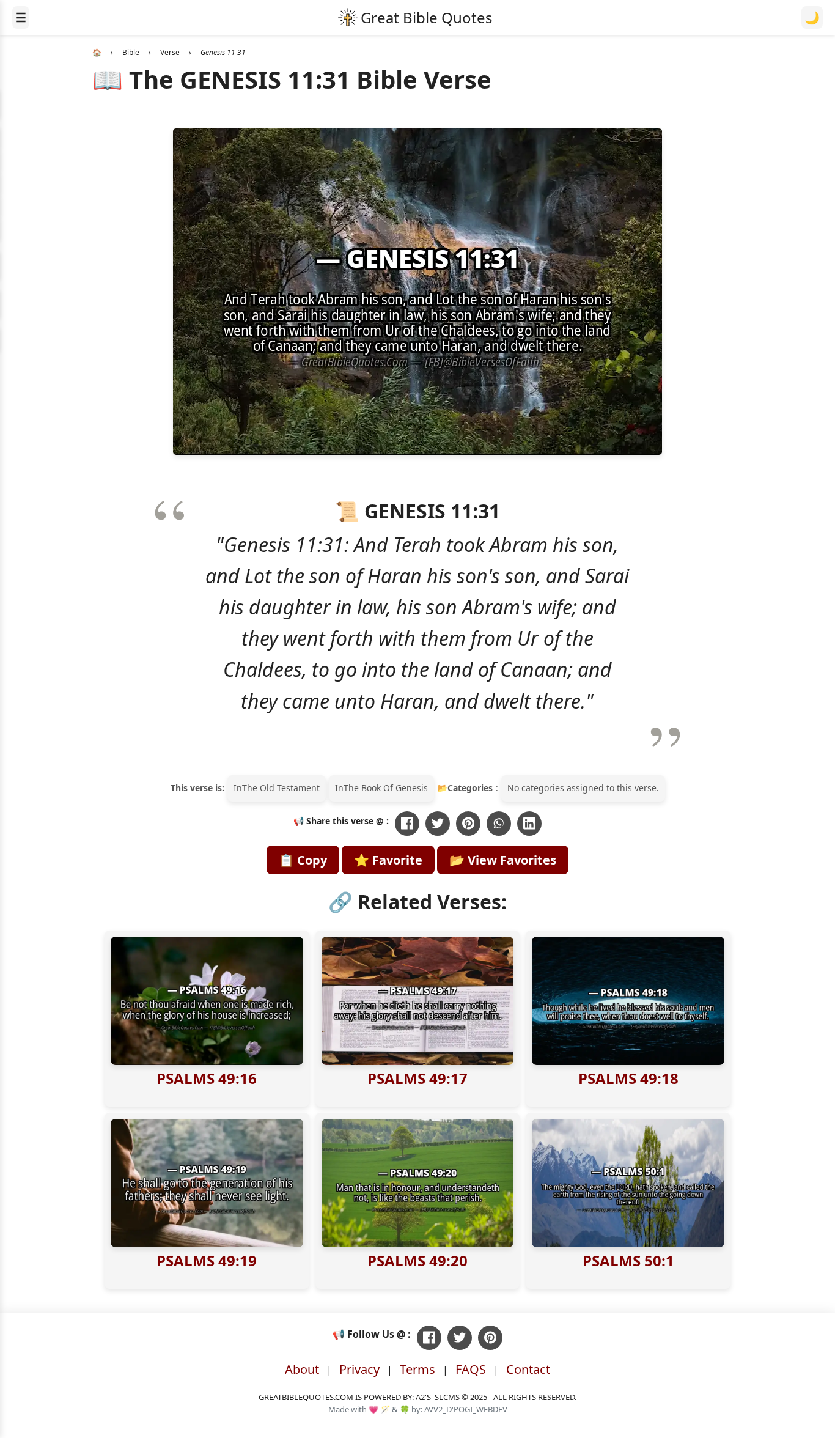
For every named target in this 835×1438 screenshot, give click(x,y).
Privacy (359, 1369)
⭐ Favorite (388, 860)
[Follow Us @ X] (459, 1338)
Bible (130, 52)
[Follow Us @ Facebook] (429, 1338)
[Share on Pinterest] (468, 823)
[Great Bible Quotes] (415, 17)
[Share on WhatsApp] (499, 823)
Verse (170, 52)
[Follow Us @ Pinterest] (490, 1338)
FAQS (470, 1369)
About (302, 1369)
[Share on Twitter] (437, 823)
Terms (417, 1369)
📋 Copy (303, 860)
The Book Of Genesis (386, 788)
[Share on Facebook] (407, 823)
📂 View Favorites (502, 860)
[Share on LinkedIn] (529, 823)
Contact (528, 1369)
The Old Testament (281, 788)
